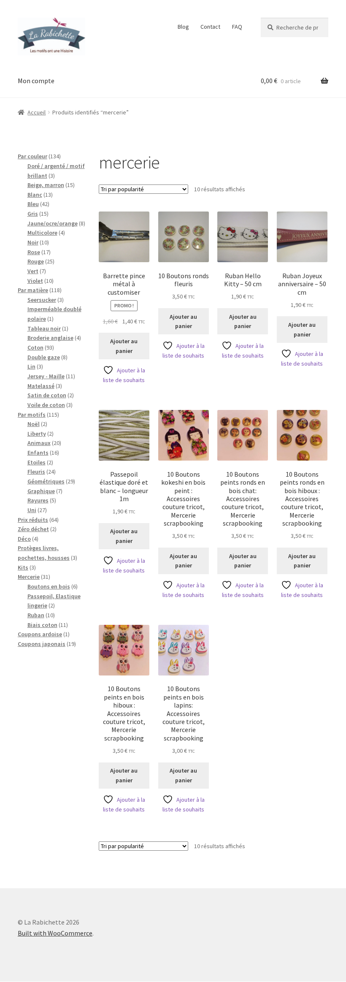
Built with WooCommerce (55, 933)
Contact (210, 26)
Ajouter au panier (124, 346)
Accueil (36, 112)
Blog (183, 26)
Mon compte (36, 80)
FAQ (237, 26)
